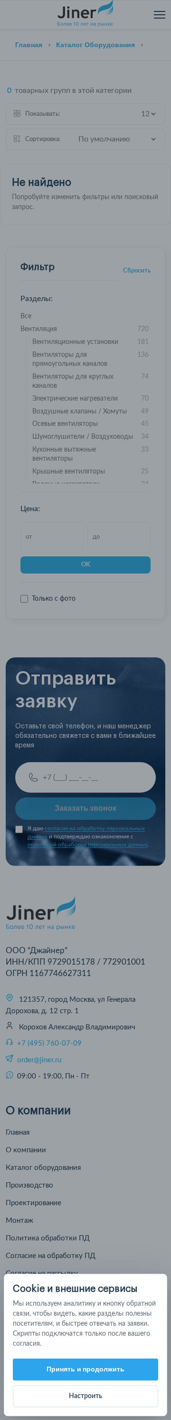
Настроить (85, 1396)
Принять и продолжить (86, 1369)
